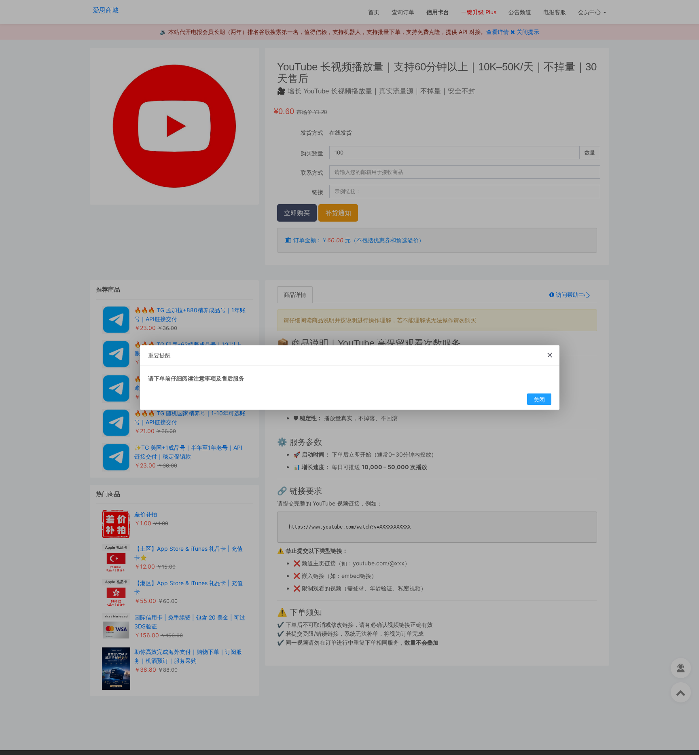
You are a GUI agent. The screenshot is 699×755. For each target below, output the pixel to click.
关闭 (538, 399)
